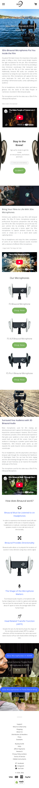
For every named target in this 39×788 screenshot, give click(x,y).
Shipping (19, 729)
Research (19, 751)
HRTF (25, 631)
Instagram (20, 766)
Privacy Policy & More (19, 754)
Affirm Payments (19, 749)
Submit (19, 170)
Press (19, 737)
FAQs (19, 746)
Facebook (20, 763)
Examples (19, 739)
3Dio (22, 773)
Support (19, 724)
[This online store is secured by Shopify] (19, 784)
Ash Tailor (19, 248)
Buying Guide (19, 744)
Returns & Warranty (19, 727)
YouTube (20, 768)
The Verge (13, 248)
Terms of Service (19, 756)
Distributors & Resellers (20, 734)
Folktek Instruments (19, 759)
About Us (19, 732)
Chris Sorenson (13, 104)
